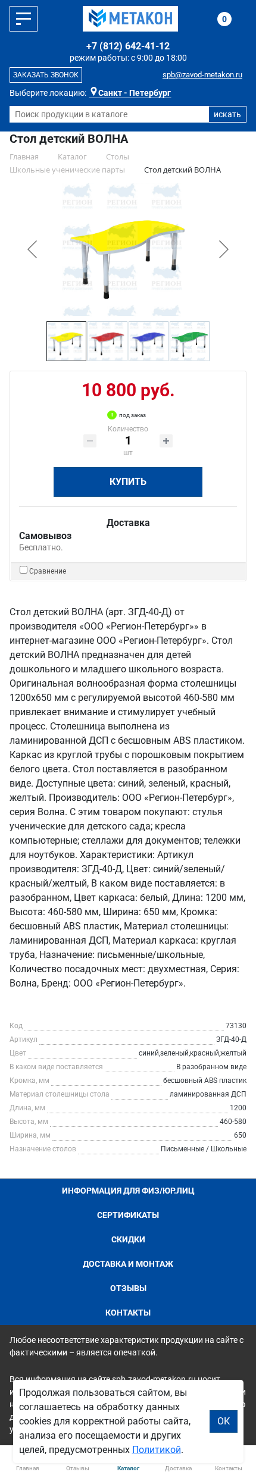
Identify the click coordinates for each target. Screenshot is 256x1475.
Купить (128, 481)
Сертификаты (128, 1215)
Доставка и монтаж (128, 1264)
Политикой (156, 1449)
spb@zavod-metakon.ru (202, 74)
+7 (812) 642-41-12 (128, 46)
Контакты (128, 1312)
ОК (223, 1421)
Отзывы (128, 1288)
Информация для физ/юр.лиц (128, 1190)
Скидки (128, 1239)
